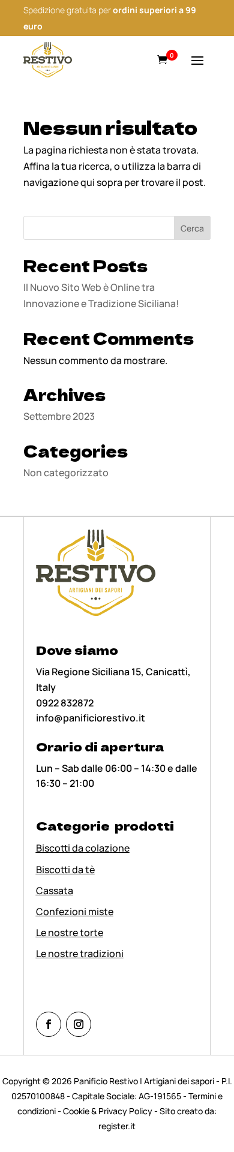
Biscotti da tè (65, 869)
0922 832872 (65, 702)
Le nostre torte (69, 932)
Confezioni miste (74, 911)
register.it (117, 1126)
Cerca (192, 228)
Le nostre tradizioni (80, 953)
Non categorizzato (66, 472)
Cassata (54, 890)
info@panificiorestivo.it (90, 717)
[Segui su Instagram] (78, 1024)
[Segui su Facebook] (48, 1024)
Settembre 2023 (59, 416)
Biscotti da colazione (83, 848)
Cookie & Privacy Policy (107, 1111)
